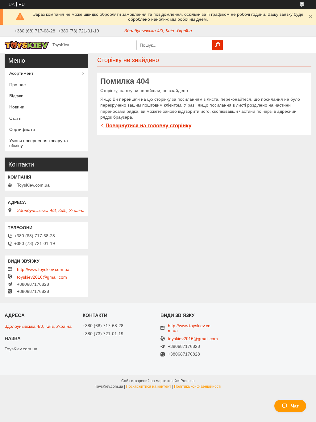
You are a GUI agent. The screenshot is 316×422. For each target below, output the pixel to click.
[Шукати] (217, 45)
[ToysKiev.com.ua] (27, 44)
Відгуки (16, 95)
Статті (15, 118)
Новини (16, 106)
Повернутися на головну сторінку (148, 126)
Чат (295, 405)
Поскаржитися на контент (148, 386)
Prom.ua (188, 381)
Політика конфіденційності (197, 386)
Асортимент (21, 73)
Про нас (17, 84)
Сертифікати (22, 129)
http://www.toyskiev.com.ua (43, 269)
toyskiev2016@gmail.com (42, 277)
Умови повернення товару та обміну (38, 143)
